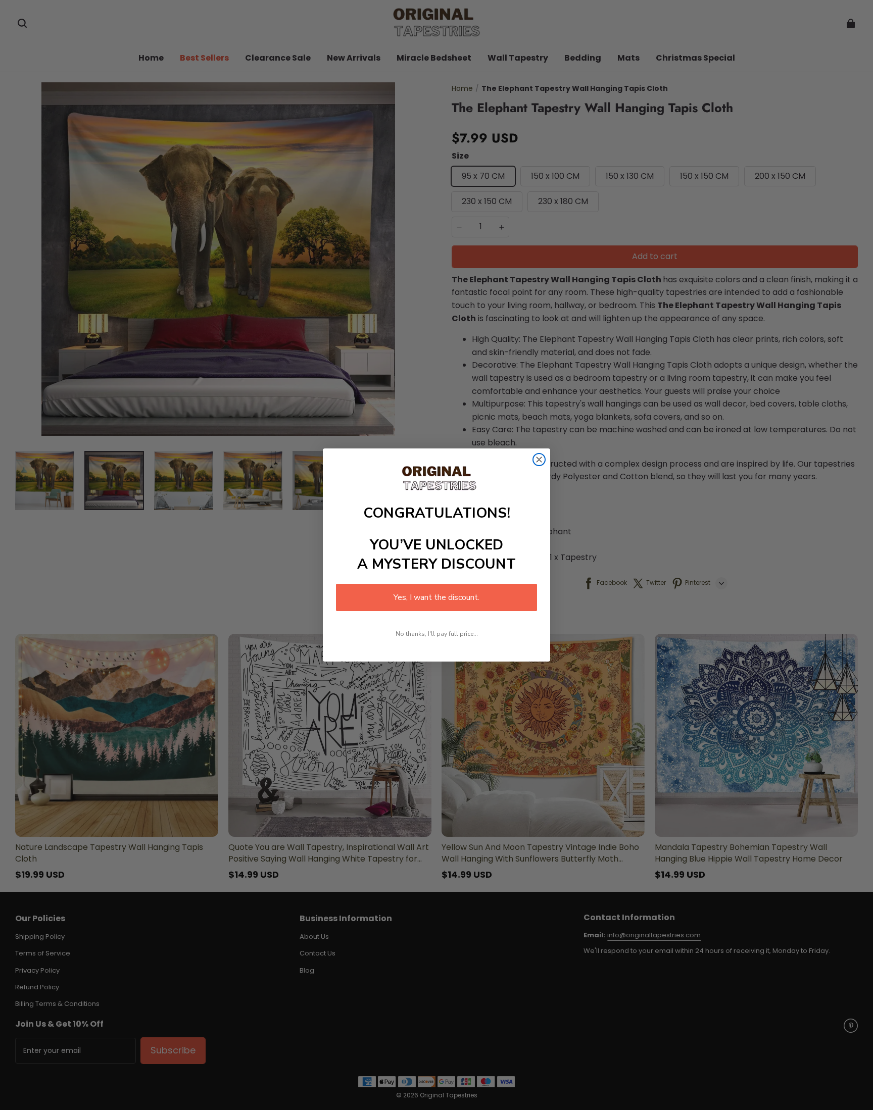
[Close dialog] (539, 459)
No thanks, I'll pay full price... (437, 634)
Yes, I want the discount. (436, 597)
